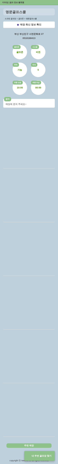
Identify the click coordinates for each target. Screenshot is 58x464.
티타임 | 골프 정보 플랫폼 (13, 2)
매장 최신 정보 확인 (30, 24)
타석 (34, 65)
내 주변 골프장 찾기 (42, 455)
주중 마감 (36, 82)
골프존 (16, 47)
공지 (8, 99)
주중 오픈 (17, 82)
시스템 (35, 47)
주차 (15, 65)
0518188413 (29, 38)
